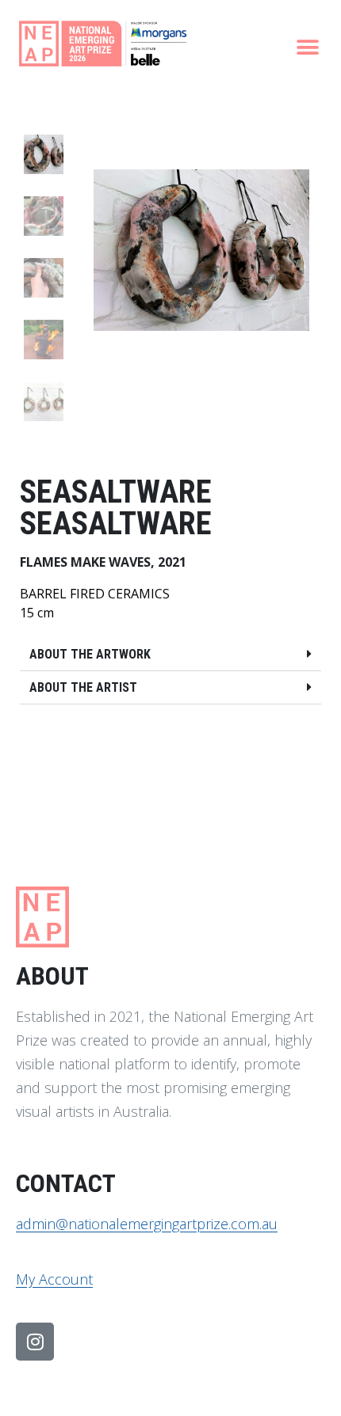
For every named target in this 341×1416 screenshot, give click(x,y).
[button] (307, 47)
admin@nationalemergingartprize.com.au (147, 1223)
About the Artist (83, 687)
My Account (54, 1279)
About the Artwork (90, 654)
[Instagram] (35, 1342)
